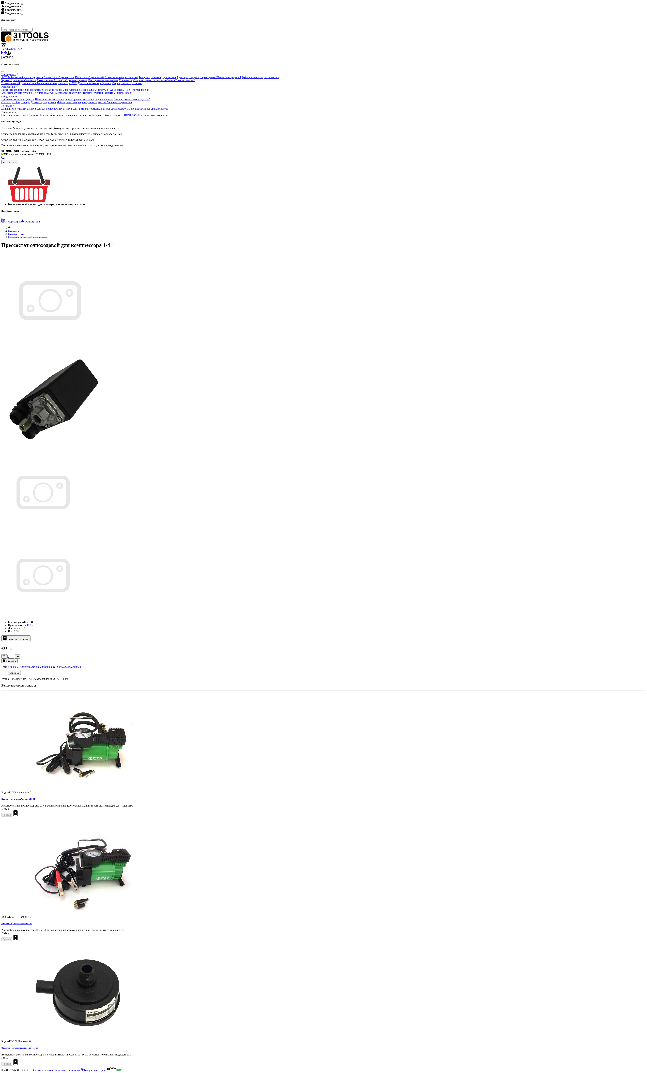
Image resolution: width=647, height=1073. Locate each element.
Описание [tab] (14, 673)
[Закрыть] (2, 71)
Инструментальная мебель (103, 80)
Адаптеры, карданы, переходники (196, 77)
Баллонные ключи (46, 83)
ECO (30, 625)
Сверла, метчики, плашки (127, 83)
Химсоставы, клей (120, 89)
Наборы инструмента (75, 80)
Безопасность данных (52, 115)
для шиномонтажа (19, 666)
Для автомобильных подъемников (130, 108)
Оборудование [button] (10, 96)
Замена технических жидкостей (132, 99)
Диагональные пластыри (95, 89)
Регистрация (32, 221)
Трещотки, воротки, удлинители (157, 77)
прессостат (74, 666)
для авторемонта (41, 666)
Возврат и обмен (101, 115)
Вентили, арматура (44, 92)
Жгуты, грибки (140, 89)
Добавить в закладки (18, 639)
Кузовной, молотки (12, 80)
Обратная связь (10, 115)
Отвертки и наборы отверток (121, 77)
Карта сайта (73, 1070)
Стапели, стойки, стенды (15, 102)
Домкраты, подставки (43, 102)
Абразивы (105, 83)
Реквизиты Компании (155, 115)
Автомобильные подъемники (115, 102)
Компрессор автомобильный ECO (18, 799)
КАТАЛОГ (8, 57)
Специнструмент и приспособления (154, 80)
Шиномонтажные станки (49, 99)
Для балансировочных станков (54, 108)
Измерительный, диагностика (18, 83)
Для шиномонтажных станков (18, 108)
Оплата (24, 115)
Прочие (129, 92)
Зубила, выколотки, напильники (260, 77)
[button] (8, 54)
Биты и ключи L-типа (49, 80)
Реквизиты (60, 1070)
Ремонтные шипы (114, 92)
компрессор (59, 666)
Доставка (34, 115)
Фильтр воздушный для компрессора (19, 1048)
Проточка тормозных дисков (17, 99)
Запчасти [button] (6, 105)
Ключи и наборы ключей (89, 77)
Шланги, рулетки (93, 92)
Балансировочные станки (79, 99)
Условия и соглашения (78, 115)
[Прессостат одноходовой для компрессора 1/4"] (42, 533)
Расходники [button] (8, 86)
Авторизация (13, 221)
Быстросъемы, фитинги (68, 92)
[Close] (22, 4)
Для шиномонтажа (88, 83)
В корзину (10, 661)
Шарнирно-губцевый (228, 77)
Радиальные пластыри (67, 89)
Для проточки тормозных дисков (92, 108)
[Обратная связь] (3, 54)
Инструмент (14, 231)
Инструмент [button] (8, 74)
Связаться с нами (43, 1070)
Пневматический (185, 80)
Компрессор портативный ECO (16, 923)
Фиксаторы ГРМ (67, 83)
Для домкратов (159, 108)
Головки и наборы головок (58, 77)
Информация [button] (9, 112)
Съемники (30, 80)
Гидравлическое (104, 99)
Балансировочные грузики (16, 92)
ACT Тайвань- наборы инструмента (22, 77)
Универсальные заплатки (39, 89)
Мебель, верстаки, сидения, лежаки (77, 102)
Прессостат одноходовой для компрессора (28, 237)
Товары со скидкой (95, 1070)
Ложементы (125, 80)
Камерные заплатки (12, 89)
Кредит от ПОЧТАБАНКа (127, 115)
